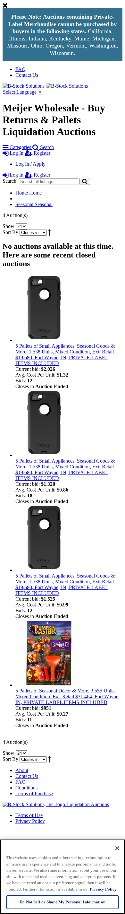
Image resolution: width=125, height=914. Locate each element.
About (21, 770)
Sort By (10, 232)
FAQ (20, 69)
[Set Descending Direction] (49, 232)
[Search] (84, 181)
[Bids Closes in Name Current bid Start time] (34, 232)
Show (8, 226)
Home (28, 193)
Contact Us (26, 75)
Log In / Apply (30, 164)
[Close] (117, 848)
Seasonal (34, 204)
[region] (62, 876)
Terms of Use (29, 815)
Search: (10, 181)
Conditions (26, 787)
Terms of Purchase (34, 793)
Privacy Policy (30, 821)
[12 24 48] (21, 226)
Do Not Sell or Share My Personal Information (62, 902)
